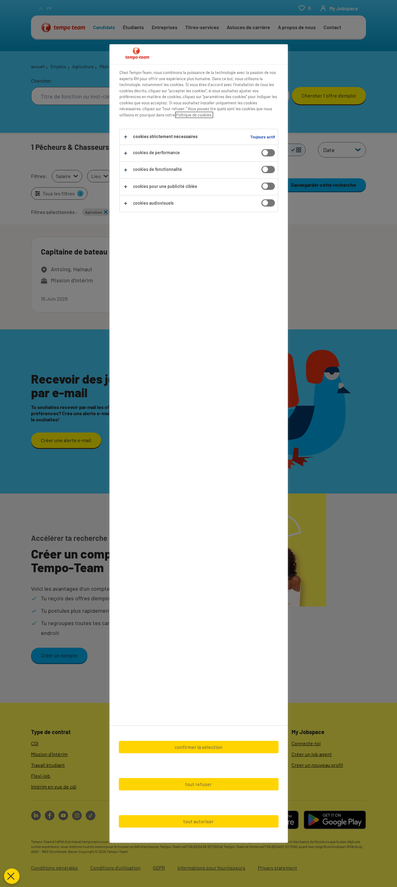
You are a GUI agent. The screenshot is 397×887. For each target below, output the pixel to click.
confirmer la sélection (198, 747)
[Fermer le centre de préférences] (12, 876)
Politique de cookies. (194, 114)
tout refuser (198, 784)
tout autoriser (198, 821)
